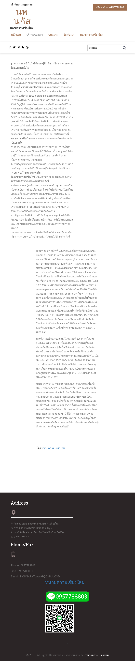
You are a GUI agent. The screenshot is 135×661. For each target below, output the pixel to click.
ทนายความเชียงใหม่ (92, 34)
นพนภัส (22, 16)
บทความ (53, 34)
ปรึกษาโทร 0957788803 (110, 7)
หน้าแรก (16, 34)
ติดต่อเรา (69, 34)
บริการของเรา (35, 34)
